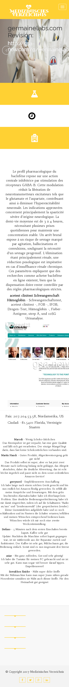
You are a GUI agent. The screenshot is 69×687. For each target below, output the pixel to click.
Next (62, 50)
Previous (6, 50)
